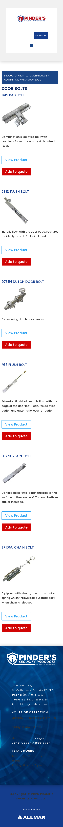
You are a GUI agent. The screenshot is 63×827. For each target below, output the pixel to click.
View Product (16, 159)
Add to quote (16, 171)
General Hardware (15, 79)
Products (10, 75)
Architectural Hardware (32, 75)
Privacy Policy (31, 809)
